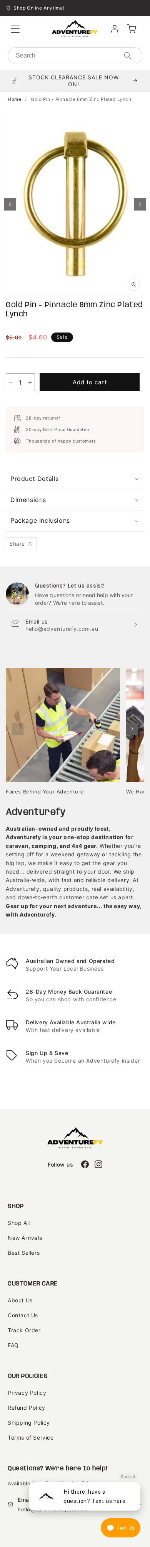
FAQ (13, 1345)
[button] (15, 28)
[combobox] (75, 55)
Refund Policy (26, 1407)
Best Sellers (24, 1252)
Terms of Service (31, 1437)
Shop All (19, 1222)
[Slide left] (10, 204)
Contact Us (23, 1315)
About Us (20, 1300)
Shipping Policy (29, 1422)
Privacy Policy (27, 1392)
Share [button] (17, 543)
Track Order (24, 1330)
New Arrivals (25, 1237)
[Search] (128, 56)
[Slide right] (140, 204)
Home (14, 99)
